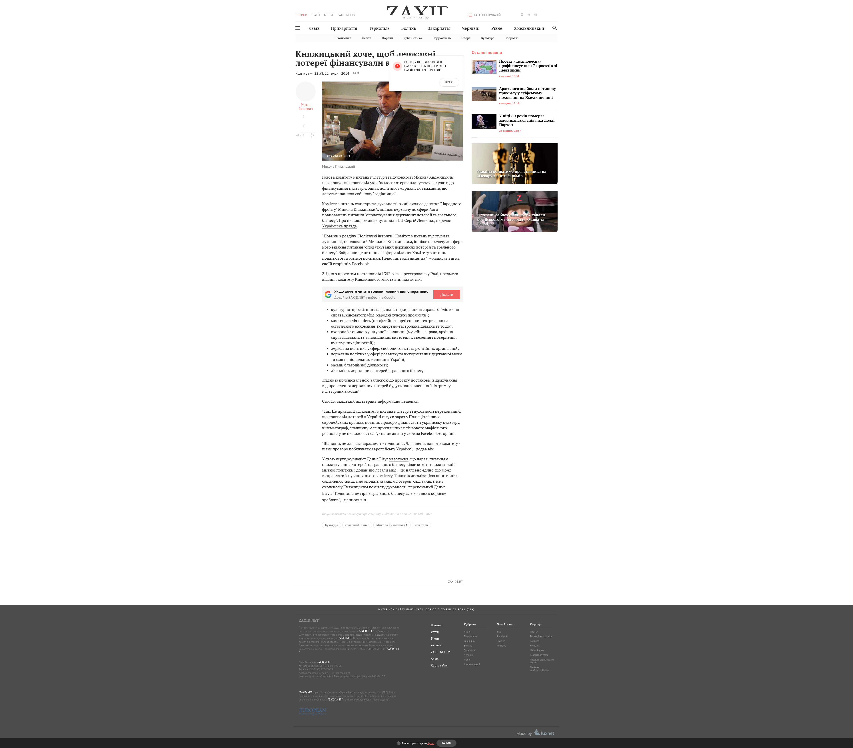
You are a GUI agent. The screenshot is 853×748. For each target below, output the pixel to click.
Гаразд (449, 82)
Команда (534, 641)
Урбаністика (413, 38)
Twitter (501, 641)
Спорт (465, 38)
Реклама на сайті (539, 654)
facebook (508, 14)
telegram (529, 14)
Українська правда (339, 226)
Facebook (360, 263)
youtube (535, 14)
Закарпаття (439, 28)
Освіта (366, 38)
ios (549, 14)
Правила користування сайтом (542, 661)
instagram (522, 14)
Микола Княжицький (392, 525)
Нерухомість (441, 38)
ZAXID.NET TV (346, 15)
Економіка (343, 38)
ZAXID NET (416, 10)
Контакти (534, 645)
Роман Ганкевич (306, 107)
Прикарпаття (344, 28)
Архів (434, 659)
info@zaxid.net (341, 672)
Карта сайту (439, 665)
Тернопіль (379, 28)
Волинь (408, 28)
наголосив (399, 459)
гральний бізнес (357, 525)
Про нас (534, 631)
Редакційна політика (541, 636)
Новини (301, 15)
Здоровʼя (511, 38)
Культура (487, 38)
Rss (499, 631)
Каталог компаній (487, 15)
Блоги (328, 15)
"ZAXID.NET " (366, 631)
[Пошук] (553, 28)
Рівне (496, 28)
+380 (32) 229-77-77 (321, 669)
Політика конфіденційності (539, 669)
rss (556, 14)
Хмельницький (529, 28)
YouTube (501, 645)
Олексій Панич (341, 155)
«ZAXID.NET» (323, 662)
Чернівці (471, 28)
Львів (314, 28)
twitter (514, 14)
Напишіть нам (537, 650)
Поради (387, 38)
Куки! (430, 743)
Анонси (436, 645)
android (542, 14)
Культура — (304, 73)
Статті (315, 15)
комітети (421, 525)
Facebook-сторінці (437, 433)
